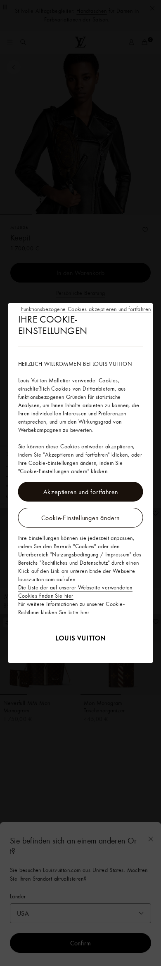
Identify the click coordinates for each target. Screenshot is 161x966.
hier (84, 612)
